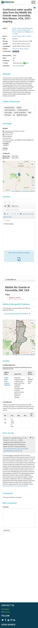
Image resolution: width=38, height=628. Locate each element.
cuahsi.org (7, 612)
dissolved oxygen (9, 107)
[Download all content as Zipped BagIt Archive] (20, 214)
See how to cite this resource (20, 48)
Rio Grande (8, 115)
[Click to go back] (5, 202)
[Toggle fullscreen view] (33, 181)
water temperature (10, 110)
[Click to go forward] (9, 202)
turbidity (19, 107)
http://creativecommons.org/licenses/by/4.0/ (15, 486)
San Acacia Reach (23, 110)
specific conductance (20, 112)
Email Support (5, 609)
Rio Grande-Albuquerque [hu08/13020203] (16, 313)
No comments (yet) (18, 65)
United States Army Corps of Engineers (7, 381)
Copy (32, 437)
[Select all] (4, 214)
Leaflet (13, 191)
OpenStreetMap (25, 191)
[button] (19, 174)
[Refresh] (7, 214)
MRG (29, 112)
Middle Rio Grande (22, 115)
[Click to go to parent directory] (13, 202)
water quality (8, 112)
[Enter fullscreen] (33, 344)
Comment (5, 507)
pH (14, 115)
